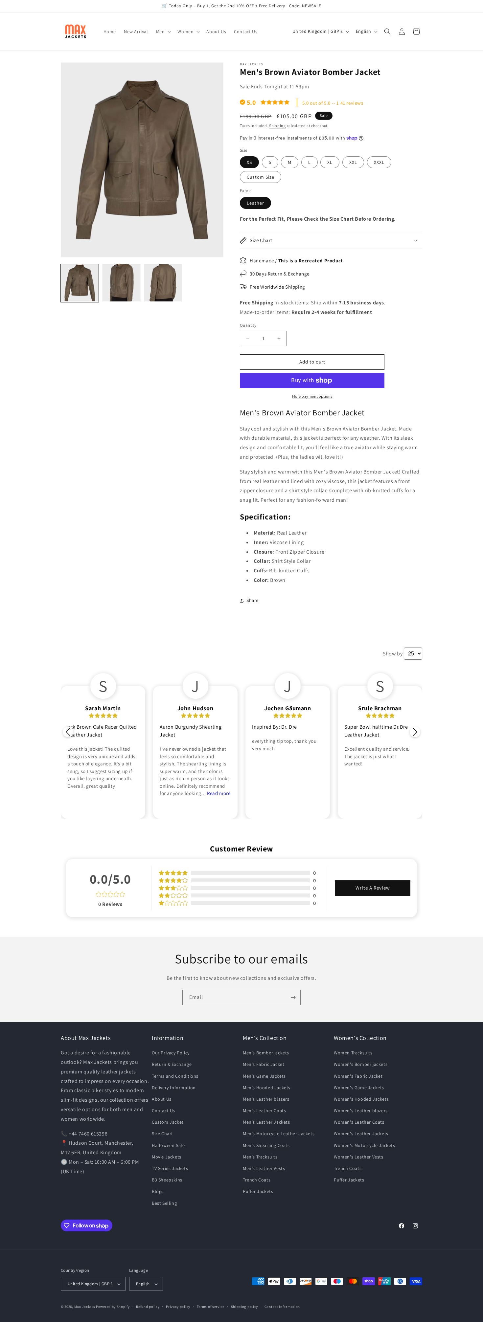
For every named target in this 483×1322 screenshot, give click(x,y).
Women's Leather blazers (361, 1110)
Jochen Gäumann (287, 708)
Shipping (277, 125)
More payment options (312, 396)
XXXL (379, 162)
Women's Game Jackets (359, 1088)
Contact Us (163, 1110)
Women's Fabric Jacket (358, 1076)
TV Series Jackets (170, 1168)
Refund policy (147, 1306)
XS (249, 162)
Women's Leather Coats (359, 1122)
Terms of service (210, 1306)
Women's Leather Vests (358, 1157)
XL (330, 162)
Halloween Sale (168, 1145)
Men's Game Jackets (264, 1076)
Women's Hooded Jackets (361, 1099)
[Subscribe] (293, 997)
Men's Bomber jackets (266, 1053)
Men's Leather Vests (264, 1168)
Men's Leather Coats (264, 1110)
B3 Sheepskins (167, 1180)
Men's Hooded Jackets (266, 1088)
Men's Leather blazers (266, 1099)
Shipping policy (244, 1306)
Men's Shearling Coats (266, 1145)
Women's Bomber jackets (360, 1065)
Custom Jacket (168, 1122)
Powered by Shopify (113, 1307)
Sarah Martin (103, 708)
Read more (218, 793)
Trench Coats (256, 1180)
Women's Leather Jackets (361, 1134)
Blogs (158, 1192)
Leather (255, 203)
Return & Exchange (172, 1065)
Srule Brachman (380, 708)
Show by (392, 653)
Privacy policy (178, 1306)
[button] (163, 31)
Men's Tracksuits (260, 1157)
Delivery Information (174, 1088)
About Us (162, 1099)
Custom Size (260, 177)
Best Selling (164, 1203)
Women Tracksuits (353, 1053)
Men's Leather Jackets (266, 1122)
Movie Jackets (166, 1157)
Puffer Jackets (258, 1192)
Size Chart (162, 1134)
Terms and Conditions (175, 1076)
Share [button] (252, 600)
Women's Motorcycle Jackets (364, 1145)
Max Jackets (85, 1307)
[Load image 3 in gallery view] (163, 283)
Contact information (282, 1306)
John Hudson (195, 708)
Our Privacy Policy (171, 1053)
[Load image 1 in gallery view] (80, 283)
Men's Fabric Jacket (263, 1065)
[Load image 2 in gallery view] (121, 283)
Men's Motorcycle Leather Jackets (278, 1134)
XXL (353, 162)
